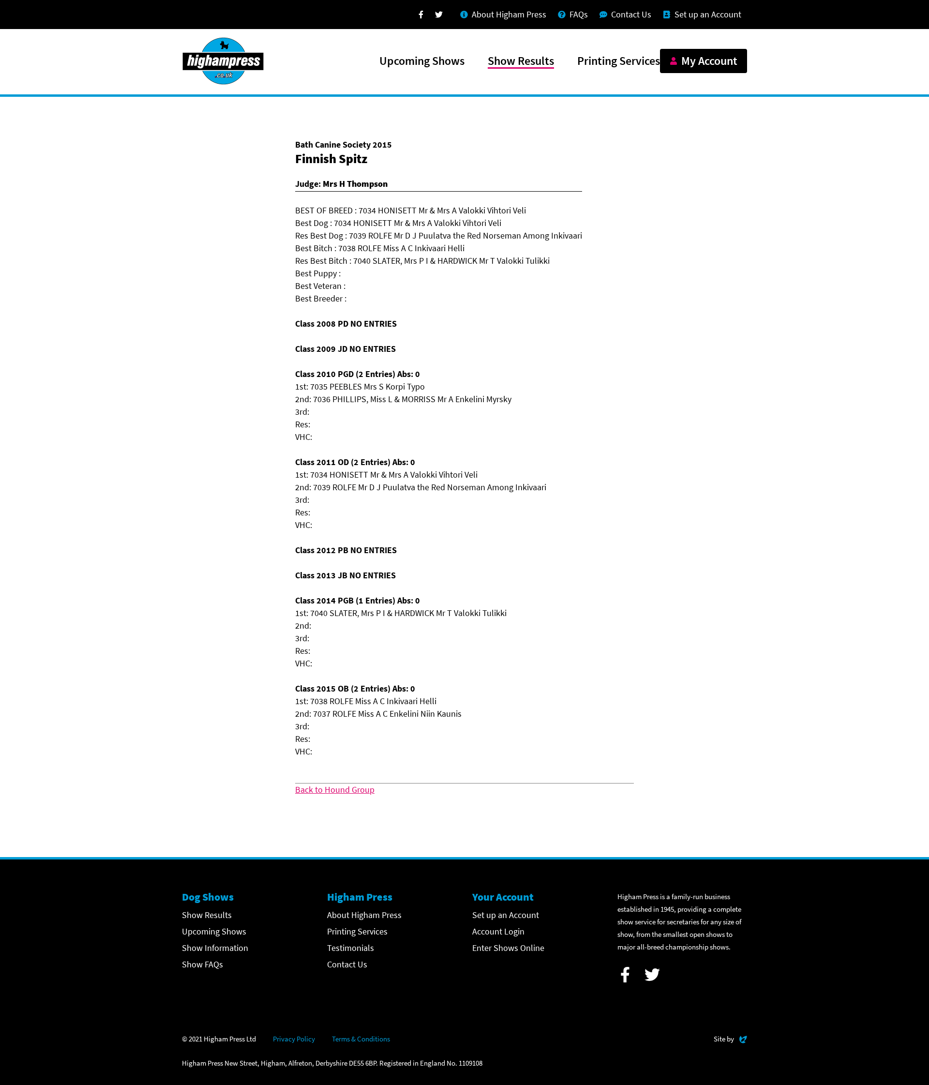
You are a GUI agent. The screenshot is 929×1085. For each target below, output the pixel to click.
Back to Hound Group (335, 789)
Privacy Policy (294, 1038)
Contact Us (347, 964)
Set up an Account (505, 914)
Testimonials (350, 947)
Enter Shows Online (508, 947)
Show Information (215, 947)
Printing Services (618, 61)
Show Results (521, 61)
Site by (730, 1038)
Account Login (498, 931)
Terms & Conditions (361, 1038)
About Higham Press (364, 914)
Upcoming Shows (421, 61)
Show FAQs (202, 964)
